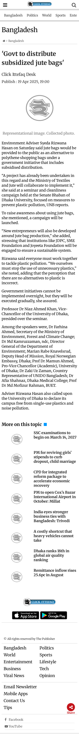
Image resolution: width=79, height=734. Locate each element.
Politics (32, 15)
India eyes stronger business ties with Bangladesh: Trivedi (52, 516)
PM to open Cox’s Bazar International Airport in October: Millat (55, 497)
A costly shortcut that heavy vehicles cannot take (54, 536)
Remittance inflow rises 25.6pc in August (55, 572)
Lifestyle (48, 661)
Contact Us (14, 700)
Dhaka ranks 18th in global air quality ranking (51, 555)
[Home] (4, 40)
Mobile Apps (16, 693)
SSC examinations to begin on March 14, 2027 (55, 435)
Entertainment (18, 661)
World (46, 15)
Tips (8, 707)
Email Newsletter (20, 686)
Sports (61, 15)
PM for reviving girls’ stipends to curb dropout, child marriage (55, 457)
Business (12, 668)
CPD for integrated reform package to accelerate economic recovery (52, 479)
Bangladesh (13, 15)
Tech (44, 668)
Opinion (47, 675)
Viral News (14, 675)
